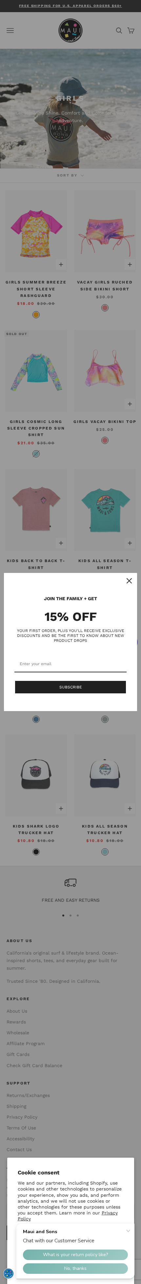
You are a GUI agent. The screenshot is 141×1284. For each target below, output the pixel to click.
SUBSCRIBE (70, 687)
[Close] (129, 581)
